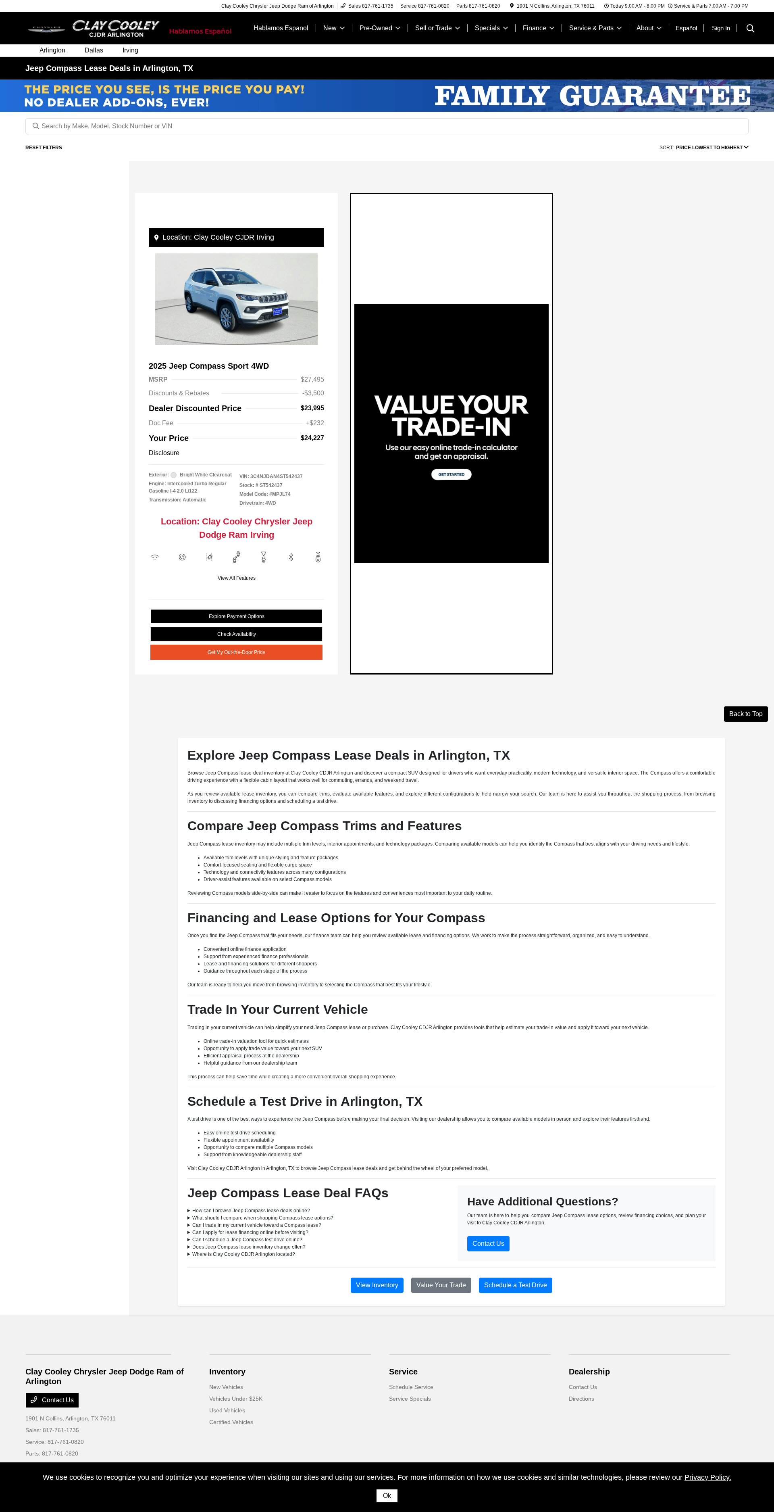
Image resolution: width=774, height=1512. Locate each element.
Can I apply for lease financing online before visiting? (250, 1232)
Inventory (227, 1371)
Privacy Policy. (708, 1477)
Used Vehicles (227, 1410)
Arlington (52, 50)
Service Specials (410, 1398)
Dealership (589, 1371)
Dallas (94, 50)
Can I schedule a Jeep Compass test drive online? (247, 1240)
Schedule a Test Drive (515, 1285)
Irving (130, 50)
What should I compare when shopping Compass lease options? (262, 1218)
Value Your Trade (441, 1285)
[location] (512, 6)
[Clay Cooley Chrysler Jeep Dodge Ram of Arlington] (94, 27)
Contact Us (488, 1243)
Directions (581, 1398)
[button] (156, 237)
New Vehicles (226, 1387)
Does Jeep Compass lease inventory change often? (249, 1247)
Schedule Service (411, 1387)
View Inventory (377, 1285)
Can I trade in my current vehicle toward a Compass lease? (256, 1225)
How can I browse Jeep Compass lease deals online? (251, 1210)
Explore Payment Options (236, 616)
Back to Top (746, 713)
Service (403, 1371)
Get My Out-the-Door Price (236, 652)
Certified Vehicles (231, 1422)
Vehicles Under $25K (235, 1398)
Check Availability (236, 634)
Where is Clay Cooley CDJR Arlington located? (243, 1254)
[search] (751, 29)
